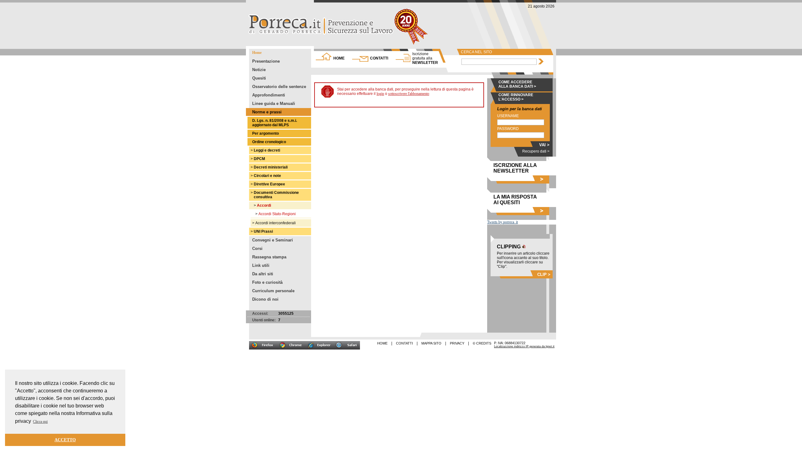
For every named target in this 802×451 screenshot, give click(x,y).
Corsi (257, 248)
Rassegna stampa (269, 257)
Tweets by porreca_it (502, 222)
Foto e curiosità (267, 282)
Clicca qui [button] (40, 421)
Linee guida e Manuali (273, 103)
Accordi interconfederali (275, 223)
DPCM (259, 159)
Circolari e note (267, 176)
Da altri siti (262, 274)
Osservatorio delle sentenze (279, 86)
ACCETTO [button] (65, 439)
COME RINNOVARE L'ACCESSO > (515, 97)
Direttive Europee (269, 184)
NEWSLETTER (425, 58)
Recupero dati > (535, 151)
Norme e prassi (267, 112)
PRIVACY (457, 343)
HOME (339, 58)
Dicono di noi (265, 299)
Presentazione (266, 61)
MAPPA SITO (431, 343)
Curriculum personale (273, 290)
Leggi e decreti (267, 150)
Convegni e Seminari (272, 240)
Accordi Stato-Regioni (277, 214)
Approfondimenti (268, 95)
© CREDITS (482, 343)
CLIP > (543, 274)
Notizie (259, 69)
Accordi (264, 205)
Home (257, 52)
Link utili (260, 265)
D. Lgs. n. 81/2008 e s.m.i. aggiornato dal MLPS (274, 122)
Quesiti (259, 78)
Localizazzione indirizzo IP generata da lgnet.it (524, 346)
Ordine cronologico (269, 142)
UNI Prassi (263, 231)
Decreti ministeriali (271, 167)
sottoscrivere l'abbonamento (408, 93)
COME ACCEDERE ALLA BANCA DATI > (517, 84)
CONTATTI (379, 58)
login (380, 93)
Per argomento (265, 133)
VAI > (544, 145)
